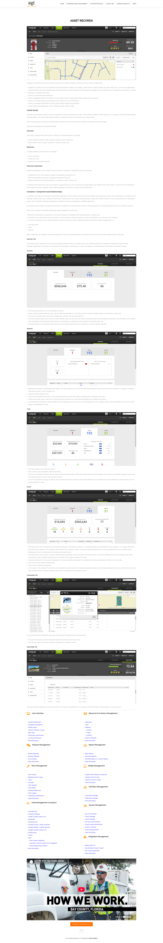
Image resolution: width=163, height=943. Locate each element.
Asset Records (32, 811)
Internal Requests (33, 753)
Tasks (30, 780)
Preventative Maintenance (36, 795)
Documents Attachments (36, 735)
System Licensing (90, 827)
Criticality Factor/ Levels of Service (39, 824)
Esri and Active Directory (92, 822)
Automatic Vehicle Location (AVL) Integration (43, 843)
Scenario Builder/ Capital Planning (39, 827)
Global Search (32, 727)
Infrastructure (32, 832)
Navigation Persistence (35, 724)
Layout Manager (90, 819)
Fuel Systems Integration (37, 840)
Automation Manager (91, 795)
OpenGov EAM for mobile (93, 780)
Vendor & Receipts (90, 738)
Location (89, 730)
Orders (88, 732)
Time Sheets (32, 788)
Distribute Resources (34, 790)
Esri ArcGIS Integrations (92, 850)
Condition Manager (34, 814)
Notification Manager (91, 798)
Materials (88, 727)
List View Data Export (34, 738)
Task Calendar (32, 785)
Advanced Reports (90, 756)
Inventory (89, 735)
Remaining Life (32, 822)
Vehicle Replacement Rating (38, 846)
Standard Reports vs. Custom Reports (96, 759)
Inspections (31, 819)
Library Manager (90, 816)
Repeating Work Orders (35, 777)
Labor (87, 724)
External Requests (33, 756)
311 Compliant (32, 759)
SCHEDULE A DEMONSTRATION (81, 924)
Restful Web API (90, 845)
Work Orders (32, 774)
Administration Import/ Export (94, 848)
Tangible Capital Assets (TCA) (37, 830)
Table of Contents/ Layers (36, 730)
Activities (31, 782)
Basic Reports (89, 753)
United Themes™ (93, 938)
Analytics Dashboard (34, 722)
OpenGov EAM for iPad (92, 777)
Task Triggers (32, 793)
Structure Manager (91, 814)
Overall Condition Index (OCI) (37, 816)
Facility (30, 835)
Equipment (88, 722)
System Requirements (92, 829)
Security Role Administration (94, 824)
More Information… (33, 740)
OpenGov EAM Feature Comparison (96, 774)
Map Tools (31, 732)
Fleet (29, 838)
